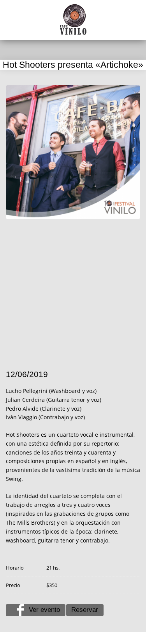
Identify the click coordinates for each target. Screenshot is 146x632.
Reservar (84, 609)
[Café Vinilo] (73, 19)
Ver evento (44, 609)
